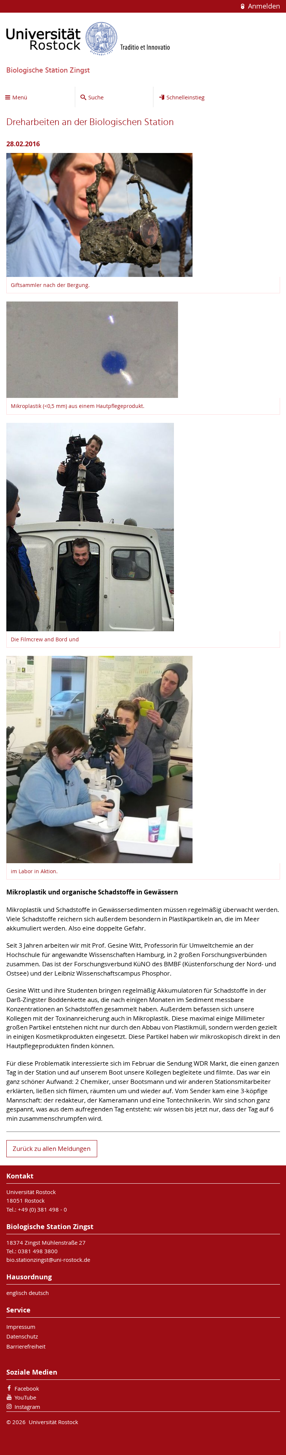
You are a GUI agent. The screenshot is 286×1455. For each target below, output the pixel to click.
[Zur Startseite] (88, 38)
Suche (96, 97)
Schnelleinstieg (185, 97)
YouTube (25, 1397)
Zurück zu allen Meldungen (51, 1149)
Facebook (27, 1388)
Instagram (27, 1406)
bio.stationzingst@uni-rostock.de (48, 1259)
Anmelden (263, 6)
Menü (19, 97)
